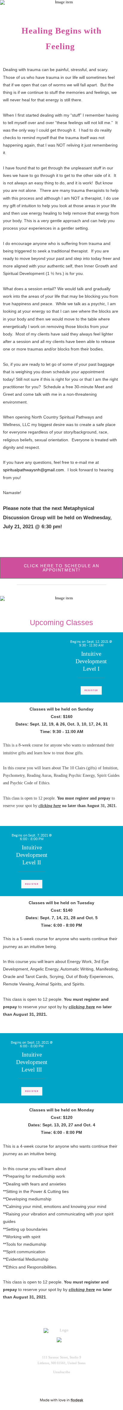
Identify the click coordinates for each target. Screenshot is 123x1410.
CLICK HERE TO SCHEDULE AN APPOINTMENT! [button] (61, 567)
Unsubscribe (61, 1372)
